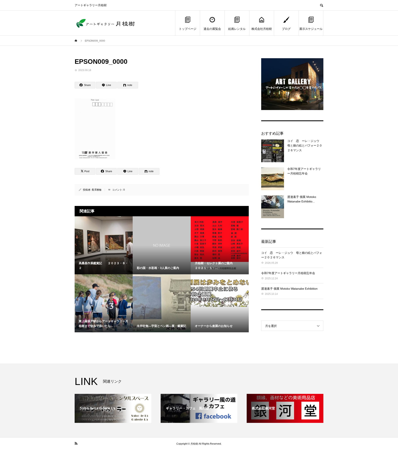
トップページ (187, 28)
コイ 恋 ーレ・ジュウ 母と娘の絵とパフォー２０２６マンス (304, 145)
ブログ (286, 28)
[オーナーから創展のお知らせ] (220, 290)
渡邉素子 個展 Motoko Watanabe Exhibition (289, 288)
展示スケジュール (311, 28)
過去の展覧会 (212, 28)
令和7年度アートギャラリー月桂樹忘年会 (288, 273)
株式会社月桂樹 (261, 28)
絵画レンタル (237, 28)
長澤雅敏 (97, 189)
